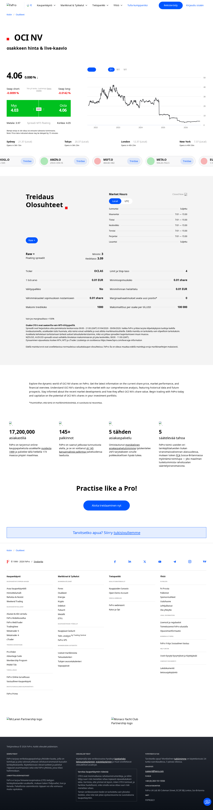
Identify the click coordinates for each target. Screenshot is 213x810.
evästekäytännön (104, 761)
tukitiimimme (180, 758)
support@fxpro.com (154, 771)
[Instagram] (189, 561)
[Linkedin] (129, 561)
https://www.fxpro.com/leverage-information (121, 340)
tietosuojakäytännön (85, 761)
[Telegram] (174, 561)
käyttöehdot (119, 758)
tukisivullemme (127, 532)
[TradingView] (204, 561)
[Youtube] (159, 561)
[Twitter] (144, 561)
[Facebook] (114, 561)
